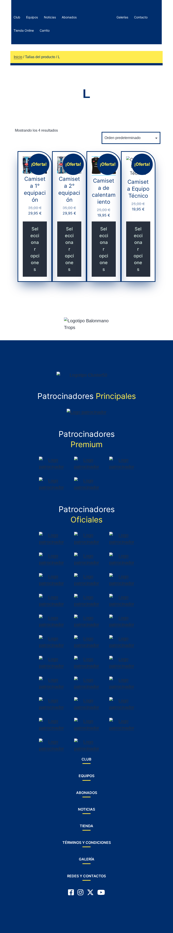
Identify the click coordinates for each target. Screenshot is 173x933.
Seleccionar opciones (34, 249)
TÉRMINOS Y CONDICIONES (86, 842)
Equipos (32, 17)
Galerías (122, 17)
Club (17, 17)
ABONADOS (86, 792)
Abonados (69, 17)
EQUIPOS (86, 776)
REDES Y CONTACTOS (86, 876)
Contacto (141, 17)
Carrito (45, 30)
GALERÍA (86, 859)
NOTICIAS (86, 809)
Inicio (18, 57)
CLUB (86, 759)
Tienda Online (24, 30)
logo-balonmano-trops (95, 17)
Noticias (50, 17)
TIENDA (86, 826)
